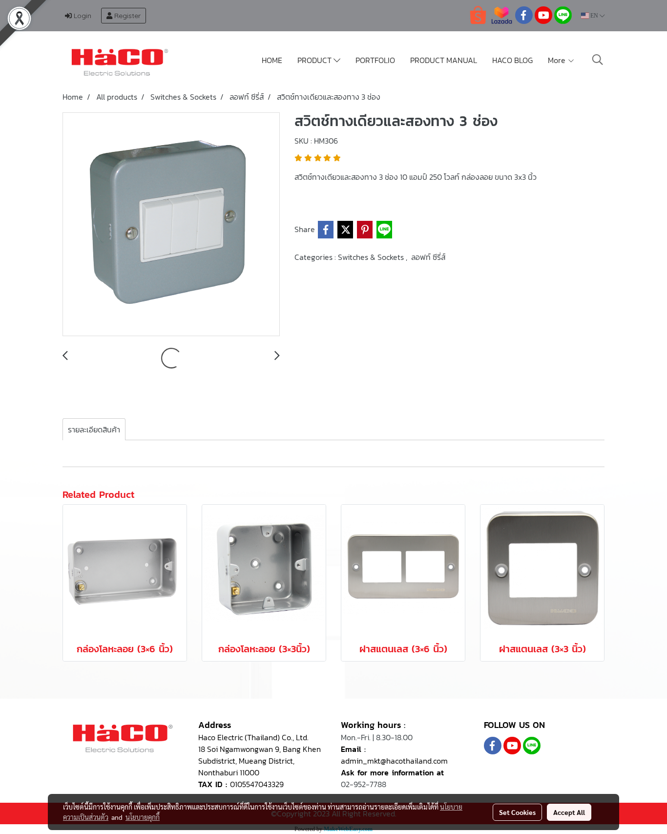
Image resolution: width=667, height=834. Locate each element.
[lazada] (501, 15)
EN (594, 15)
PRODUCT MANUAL (443, 60)
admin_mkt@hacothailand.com (394, 761)
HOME (272, 60)
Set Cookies (517, 812)
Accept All (569, 812)
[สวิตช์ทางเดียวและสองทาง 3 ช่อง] (171, 225)
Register (126, 15)
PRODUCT (315, 60)
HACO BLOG (512, 60)
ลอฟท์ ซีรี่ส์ (428, 257)
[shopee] (478, 15)
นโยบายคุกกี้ (142, 817)
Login (81, 15)
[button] (597, 59)
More (557, 60)
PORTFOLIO (375, 60)
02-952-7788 (363, 784)
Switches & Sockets (372, 257)
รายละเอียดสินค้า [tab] (94, 429)
